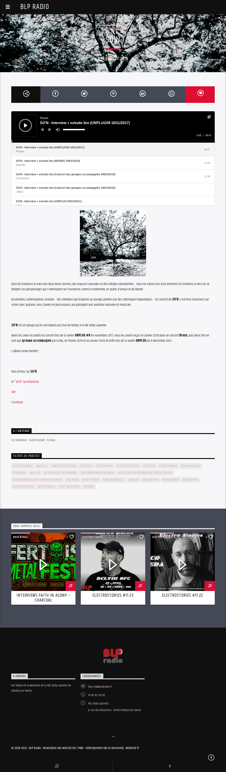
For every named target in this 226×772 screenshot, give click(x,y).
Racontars (150, 480)
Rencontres (170, 480)
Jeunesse (19, 473)
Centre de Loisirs (64, 466)
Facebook (17, 402)
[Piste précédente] (42, 129)
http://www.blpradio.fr (100, 686)
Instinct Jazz (190, 466)
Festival (149, 466)
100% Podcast (22, 466)
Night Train (91, 480)
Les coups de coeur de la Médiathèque (145, 473)
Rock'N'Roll (46, 487)
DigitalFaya (104, 466)
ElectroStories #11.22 (182, 595)
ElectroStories (128, 466)
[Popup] (209, 117)
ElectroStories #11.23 (113, 595)
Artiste (106, 29)
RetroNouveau (23, 487)
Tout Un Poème (69, 487)
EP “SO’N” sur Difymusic (25, 382)
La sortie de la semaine (60, 473)
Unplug (89, 487)
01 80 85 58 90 (96, 695)
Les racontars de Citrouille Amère (37, 480)
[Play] (26, 125)
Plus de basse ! (113, 480)
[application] (113, 127)
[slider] (74, 129)
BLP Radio (34, 7)
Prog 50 (133, 480)
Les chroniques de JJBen (97, 473)
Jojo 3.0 (35, 473)
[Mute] (58, 129)
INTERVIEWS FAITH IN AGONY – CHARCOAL (43, 598)
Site (13, 392)
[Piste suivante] (50, 129)
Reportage (190, 480)
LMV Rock (72, 480)
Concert (120, 29)
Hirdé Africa (168, 466)
